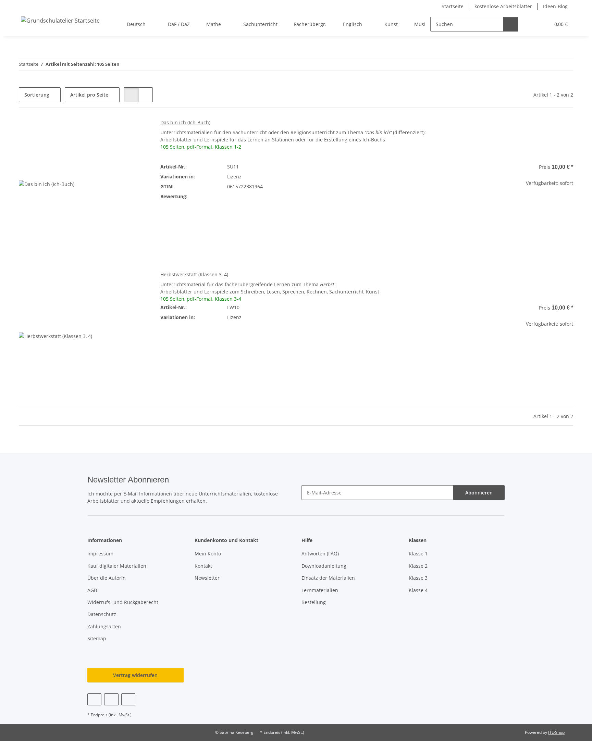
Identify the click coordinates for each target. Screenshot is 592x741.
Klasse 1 (418, 553)
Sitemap (96, 638)
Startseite (453, 6)
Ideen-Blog (555, 6)
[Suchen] (510, 24)
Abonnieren (479, 492)
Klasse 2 (418, 566)
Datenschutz (101, 614)
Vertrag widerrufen (135, 675)
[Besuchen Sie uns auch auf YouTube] (111, 699)
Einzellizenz (323, 176)
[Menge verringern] (448, 205)
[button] (530, 24)
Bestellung (313, 602)
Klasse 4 (418, 590)
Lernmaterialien (319, 590)
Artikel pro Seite (89, 94)
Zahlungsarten (104, 626)
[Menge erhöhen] (568, 205)
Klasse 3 (418, 578)
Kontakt (203, 566)
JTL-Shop (556, 732)
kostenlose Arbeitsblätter (503, 6)
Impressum (100, 553)
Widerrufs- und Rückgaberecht (122, 602)
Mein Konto (208, 553)
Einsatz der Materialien (328, 578)
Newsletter (207, 578)
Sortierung (36, 94)
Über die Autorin (106, 578)
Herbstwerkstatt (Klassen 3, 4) (194, 274)
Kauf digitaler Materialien (116, 566)
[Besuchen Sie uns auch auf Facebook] (94, 699)
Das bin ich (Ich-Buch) (185, 122)
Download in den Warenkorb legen (507, 225)
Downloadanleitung (323, 566)
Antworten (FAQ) (320, 553)
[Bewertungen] (236, 196)
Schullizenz (371, 186)
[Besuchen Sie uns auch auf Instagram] (128, 699)
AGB (92, 590)
